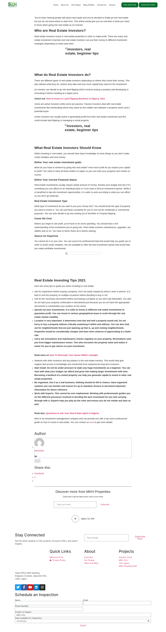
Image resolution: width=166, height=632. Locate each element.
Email (85, 600)
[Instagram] (42, 587)
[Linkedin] (36, 587)
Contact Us (101, 5)
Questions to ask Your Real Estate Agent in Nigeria (72, 413)
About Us (65, 5)
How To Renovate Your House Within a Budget (74, 355)
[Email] (36, 456)
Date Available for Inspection (28, 618)
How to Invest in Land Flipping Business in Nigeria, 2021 (75, 98)
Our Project (76, 5)
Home (55, 5)
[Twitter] (18, 587)
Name (17, 600)
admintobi (39, 450)
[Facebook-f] (24, 587)
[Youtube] (30, 587)
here (91, 422)
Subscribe (104, 504)
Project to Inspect (23, 612)
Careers (112, 5)
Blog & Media (88, 5)
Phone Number (22, 606)
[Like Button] (37, 461)
